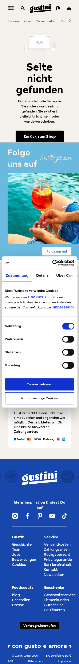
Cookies (35, 297)
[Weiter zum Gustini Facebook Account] (27, 516)
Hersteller (21, 599)
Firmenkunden (56, 599)
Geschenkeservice (60, 594)
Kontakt (51, 569)
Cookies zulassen (39, 384)
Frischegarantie (58, 559)
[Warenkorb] (69, 8)
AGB (10, 661)
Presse (18, 604)
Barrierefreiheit (57, 564)
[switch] (68, 339)
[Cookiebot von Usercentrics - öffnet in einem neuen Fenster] (56, 262)
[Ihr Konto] (58, 8)
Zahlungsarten (57, 549)
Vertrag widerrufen (39, 625)
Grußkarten (54, 609)
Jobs (16, 554)
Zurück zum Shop (39, 136)
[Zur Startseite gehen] (40, 8)
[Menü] (11, 8)
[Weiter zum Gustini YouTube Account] (52, 516)
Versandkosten (57, 544)
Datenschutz (35, 661)
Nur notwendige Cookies (39, 398)
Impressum (63, 307)
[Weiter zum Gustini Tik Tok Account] (64, 516)
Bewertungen (24, 559)
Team (16, 549)
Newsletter (54, 574)
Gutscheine (54, 604)
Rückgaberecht (57, 554)
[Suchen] (23, 8)
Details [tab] (42, 275)
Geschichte (22, 544)
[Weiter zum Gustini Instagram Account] (15, 516)
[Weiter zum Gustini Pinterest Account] (40, 516)
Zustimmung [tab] (16, 275)
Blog (16, 594)
